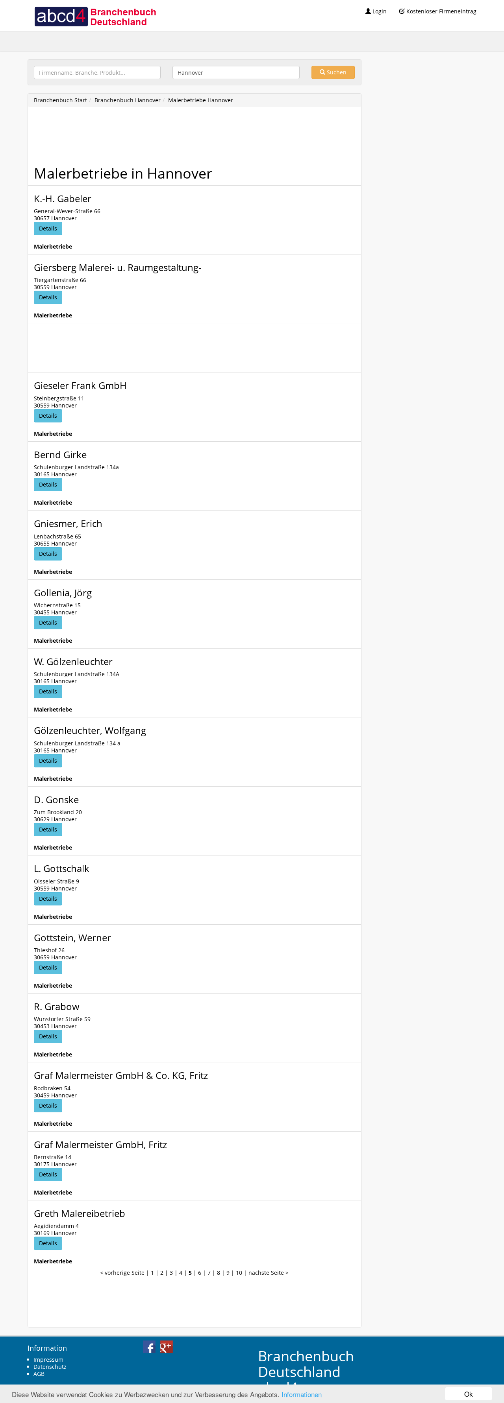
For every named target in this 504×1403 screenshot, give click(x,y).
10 (239, 1272)
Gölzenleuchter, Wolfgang (90, 730)
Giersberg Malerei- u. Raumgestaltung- (118, 267)
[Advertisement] (177, 138)
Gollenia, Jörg (63, 592)
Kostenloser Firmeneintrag (440, 11)
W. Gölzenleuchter (73, 661)
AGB (38, 1373)
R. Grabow (57, 1006)
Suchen (335, 72)
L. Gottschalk (61, 868)
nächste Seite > (268, 1272)
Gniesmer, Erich (68, 523)
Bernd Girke (60, 454)
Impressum (48, 1359)
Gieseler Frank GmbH (80, 385)
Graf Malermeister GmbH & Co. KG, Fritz (121, 1075)
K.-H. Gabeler (62, 198)
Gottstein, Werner (72, 937)
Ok (468, 1394)
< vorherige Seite (122, 1272)
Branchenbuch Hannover (127, 100)
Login (379, 11)
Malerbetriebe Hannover (200, 100)
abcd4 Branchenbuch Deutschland (94, 16)
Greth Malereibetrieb (79, 1213)
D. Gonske (56, 799)
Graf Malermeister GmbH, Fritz (100, 1144)
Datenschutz (50, 1366)
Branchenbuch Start (60, 100)
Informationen (302, 1394)
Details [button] (48, 228)
